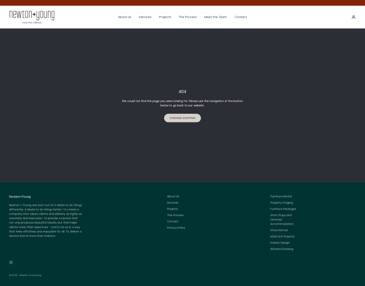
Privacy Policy (176, 228)
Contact (241, 17)
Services (145, 17)
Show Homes (279, 230)
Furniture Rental (281, 196)
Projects (165, 17)
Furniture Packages (283, 209)
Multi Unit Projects (282, 236)
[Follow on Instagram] (11, 262)
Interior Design (280, 243)
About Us (124, 17)
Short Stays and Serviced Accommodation (282, 219)
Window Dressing (281, 249)
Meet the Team (215, 17)
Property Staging (281, 203)
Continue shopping (182, 118)
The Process (188, 17)
